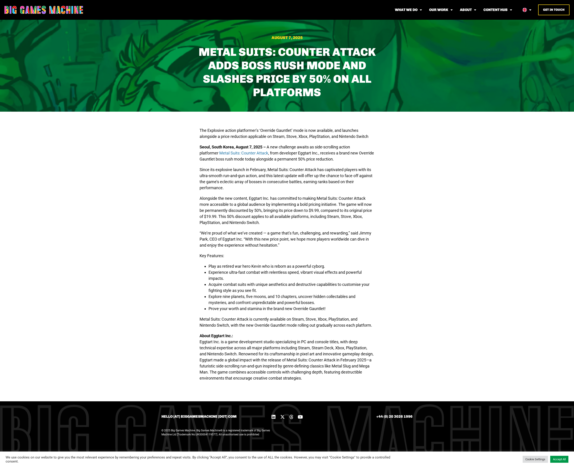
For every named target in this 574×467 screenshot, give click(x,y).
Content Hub (495, 10)
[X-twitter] (282, 417)
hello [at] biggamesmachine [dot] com (199, 416)
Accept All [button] (559, 459)
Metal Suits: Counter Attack (243, 153)
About (466, 10)
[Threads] (291, 417)
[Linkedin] (273, 417)
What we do (406, 10)
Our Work (438, 10)
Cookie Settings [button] (535, 459)
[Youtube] (300, 417)
